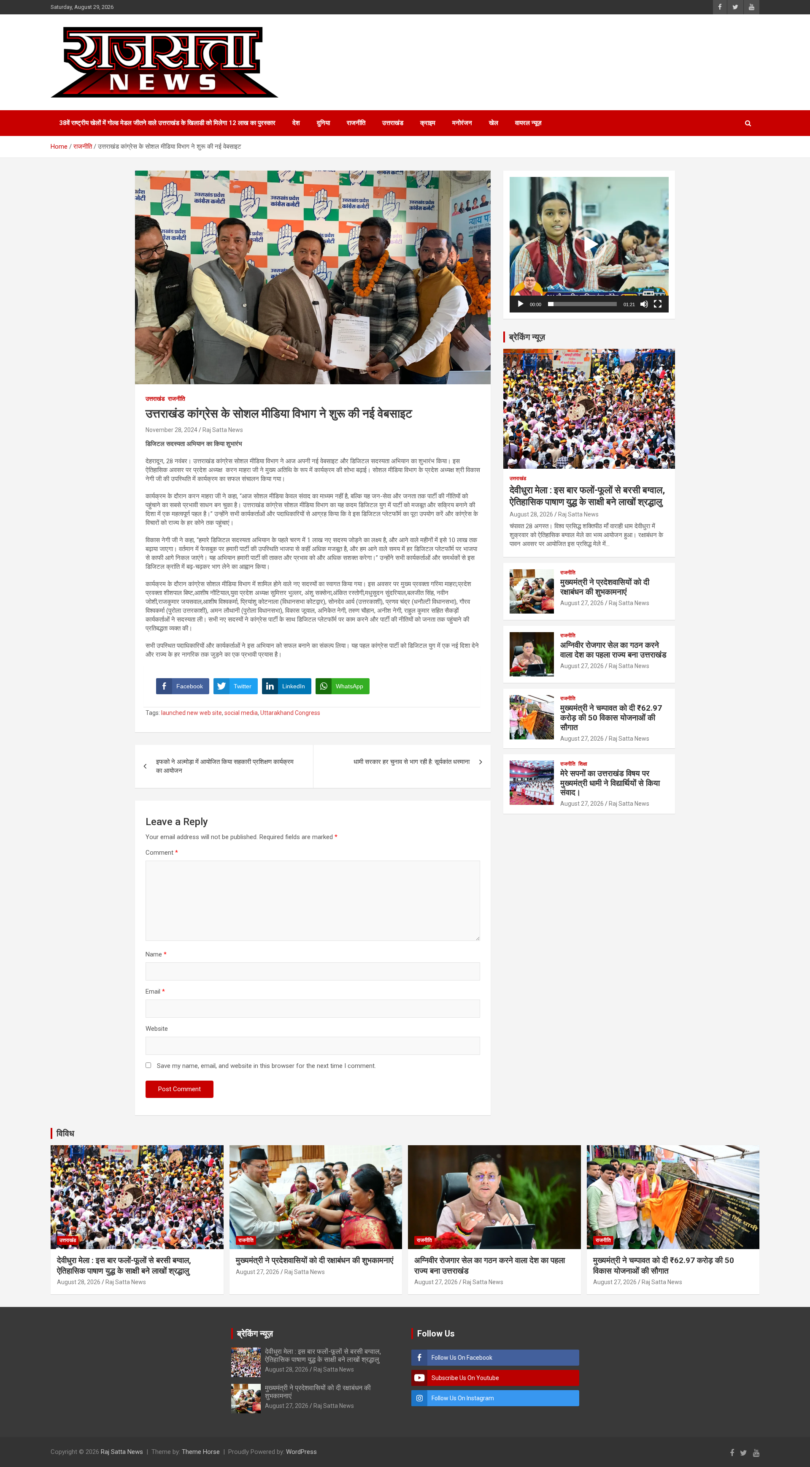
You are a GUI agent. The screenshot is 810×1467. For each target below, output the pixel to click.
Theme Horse (201, 1452)
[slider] (582, 304)
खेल (493, 123)
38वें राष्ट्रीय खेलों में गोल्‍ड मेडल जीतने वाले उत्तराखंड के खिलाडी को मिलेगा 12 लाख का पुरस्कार (167, 123)
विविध (65, 1133)
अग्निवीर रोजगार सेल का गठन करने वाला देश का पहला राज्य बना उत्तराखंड (613, 650)
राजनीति (356, 123)
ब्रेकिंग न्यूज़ (527, 337)
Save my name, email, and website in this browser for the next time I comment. (266, 1066)
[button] (589, 244)
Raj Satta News (222, 430)
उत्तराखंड (392, 123)
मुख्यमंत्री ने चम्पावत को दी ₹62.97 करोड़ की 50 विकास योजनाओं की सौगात (611, 717)
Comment (162, 852)
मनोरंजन (462, 123)
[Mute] (644, 304)
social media (241, 712)
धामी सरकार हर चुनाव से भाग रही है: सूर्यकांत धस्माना (412, 762)
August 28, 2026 (531, 514)
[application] (589, 244)
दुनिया (323, 123)
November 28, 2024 (171, 430)
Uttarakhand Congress (290, 712)
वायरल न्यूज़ (528, 123)
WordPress (301, 1452)
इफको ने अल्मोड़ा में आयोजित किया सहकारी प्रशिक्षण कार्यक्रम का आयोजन (225, 766)
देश (296, 123)
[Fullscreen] (657, 304)
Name (156, 954)
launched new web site (191, 712)
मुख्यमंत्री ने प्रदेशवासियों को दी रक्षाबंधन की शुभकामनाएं (604, 587)
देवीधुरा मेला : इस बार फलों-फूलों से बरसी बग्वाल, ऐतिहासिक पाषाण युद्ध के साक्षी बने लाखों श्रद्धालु (124, 1265)
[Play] (520, 304)
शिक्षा (582, 764)
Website (157, 1028)
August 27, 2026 (582, 603)
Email (155, 991)
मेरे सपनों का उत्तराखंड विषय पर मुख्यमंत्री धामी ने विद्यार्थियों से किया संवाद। (610, 783)
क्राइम (427, 123)
